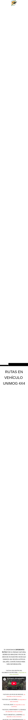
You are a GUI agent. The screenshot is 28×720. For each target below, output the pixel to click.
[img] (14, 186)
